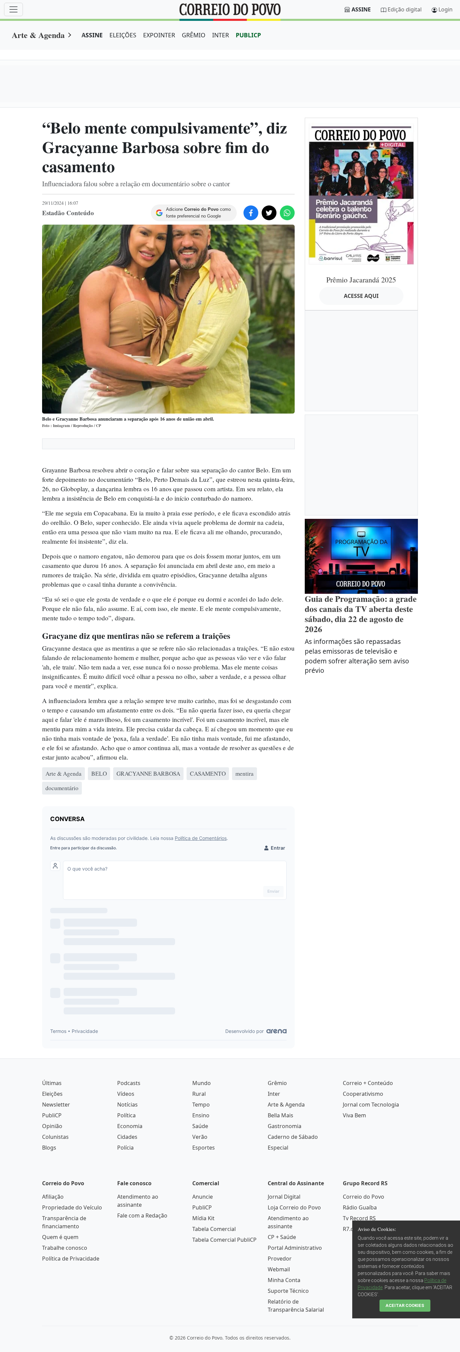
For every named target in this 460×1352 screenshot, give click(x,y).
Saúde (200, 1126)
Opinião (52, 1126)
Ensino (200, 1115)
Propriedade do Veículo (72, 1207)
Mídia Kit (203, 1218)
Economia (129, 1126)
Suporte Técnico (288, 1291)
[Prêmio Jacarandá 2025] (361, 193)
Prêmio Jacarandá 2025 (361, 279)
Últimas (52, 1083)
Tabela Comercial (214, 1229)
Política (126, 1115)
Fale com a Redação (142, 1215)
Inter (274, 1093)
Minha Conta (284, 1280)
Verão (199, 1137)
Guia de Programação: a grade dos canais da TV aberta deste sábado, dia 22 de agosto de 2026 (361, 613)
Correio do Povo (363, 1196)
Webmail (279, 1269)
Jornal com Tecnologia (371, 1104)
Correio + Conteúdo (368, 1083)
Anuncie (202, 1196)
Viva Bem (354, 1115)
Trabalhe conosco (64, 1247)
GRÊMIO (193, 35)
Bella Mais (280, 1115)
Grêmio (277, 1083)
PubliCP (52, 1115)
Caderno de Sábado (293, 1137)
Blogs (49, 1147)
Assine (361, 9)
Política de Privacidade (70, 1258)
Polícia (125, 1147)
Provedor (280, 1258)
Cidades (127, 1137)
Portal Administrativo (295, 1247)
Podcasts (128, 1083)
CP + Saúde (282, 1237)
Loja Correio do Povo (294, 1207)
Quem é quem (60, 1237)
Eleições (52, 1093)
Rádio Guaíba (360, 1207)
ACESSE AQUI (361, 296)
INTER (220, 35)
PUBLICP (248, 35)
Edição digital (405, 9)
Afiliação (53, 1196)
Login (445, 9)
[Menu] (13, 9)
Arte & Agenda (38, 35)
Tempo (201, 1104)
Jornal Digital (284, 1196)
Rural (199, 1093)
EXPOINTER (159, 35)
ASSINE (92, 35)
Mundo (201, 1083)
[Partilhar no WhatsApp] (287, 212)
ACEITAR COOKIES (405, 1305)
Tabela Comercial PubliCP (224, 1239)
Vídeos (125, 1093)
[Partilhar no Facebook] (250, 212)
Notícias (127, 1104)
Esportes (203, 1147)
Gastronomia (284, 1126)
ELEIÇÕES (122, 35)
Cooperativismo (363, 1093)
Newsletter (56, 1104)
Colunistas (55, 1137)
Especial (278, 1147)
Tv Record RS (359, 1218)
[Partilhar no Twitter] (269, 212)
